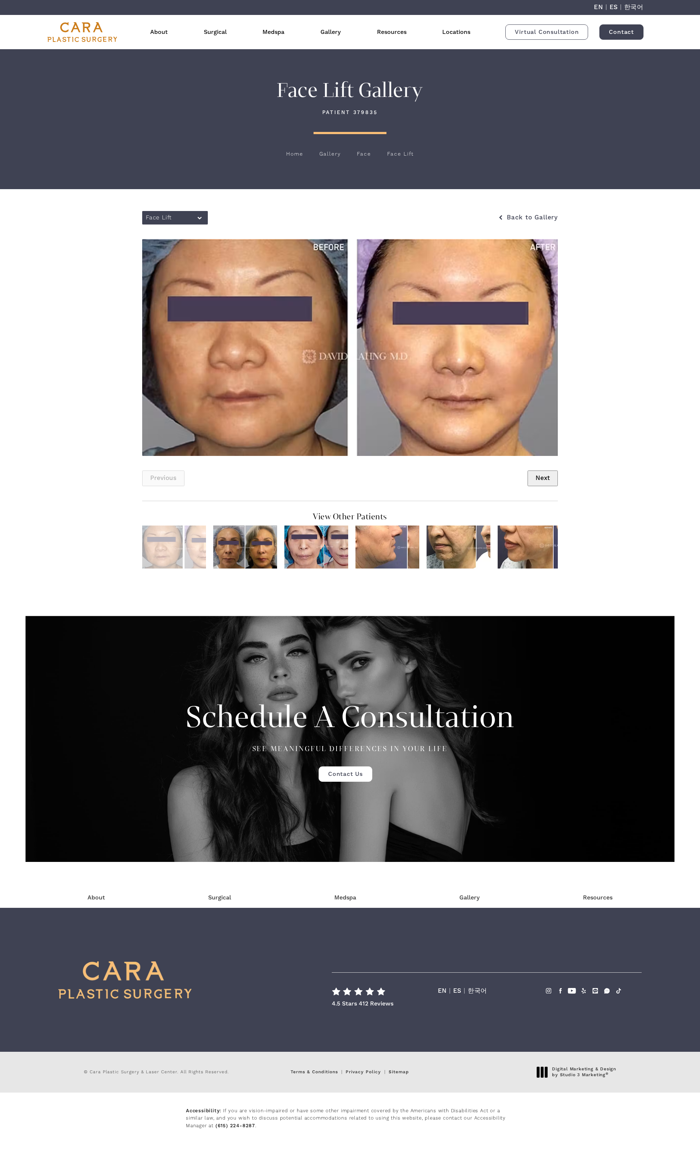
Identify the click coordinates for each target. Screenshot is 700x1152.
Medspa (273, 32)
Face (364, 154)
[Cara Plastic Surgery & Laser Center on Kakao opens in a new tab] (595, 993)
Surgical (215, 32)
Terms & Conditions (314, 1072)
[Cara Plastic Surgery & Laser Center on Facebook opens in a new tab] (560, 993)
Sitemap (399, 1072)
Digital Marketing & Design (584, 1072)
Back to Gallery (531, 218)
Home (294, 154)
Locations (456, 32)
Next (543, 478)
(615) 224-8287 (235, 1126)
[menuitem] (548, 998)
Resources (392, 32)
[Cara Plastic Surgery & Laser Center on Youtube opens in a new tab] (572, 993)
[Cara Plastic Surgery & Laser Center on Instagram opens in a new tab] (548, 993)
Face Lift (400, 154)
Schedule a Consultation (350, 725)
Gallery (330, 32)
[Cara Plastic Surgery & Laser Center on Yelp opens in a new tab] (583, 993)
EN (598, 7)
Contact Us (345, 774)
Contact (621, 32)
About (159, 32)
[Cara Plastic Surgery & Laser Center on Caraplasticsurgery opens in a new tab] (607, 993)
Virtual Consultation (547, 32)
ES (614, 7)
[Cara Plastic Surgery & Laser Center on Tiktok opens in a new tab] (618, 993)
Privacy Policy (363, 1072)
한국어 (633, 7)
